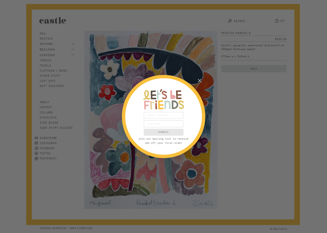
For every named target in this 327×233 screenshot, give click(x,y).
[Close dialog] (200, 80)
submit (163, 132)
